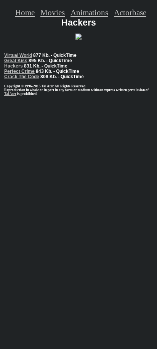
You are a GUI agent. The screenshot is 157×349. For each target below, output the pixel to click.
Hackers (13, 66)
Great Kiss (15, 60)
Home (25, 12)
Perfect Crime (19, 71)
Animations (89, 12)
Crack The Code (21, 76)
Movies (52, 12)
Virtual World (18, 55)
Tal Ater (10, 94)
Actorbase (130, 12)
